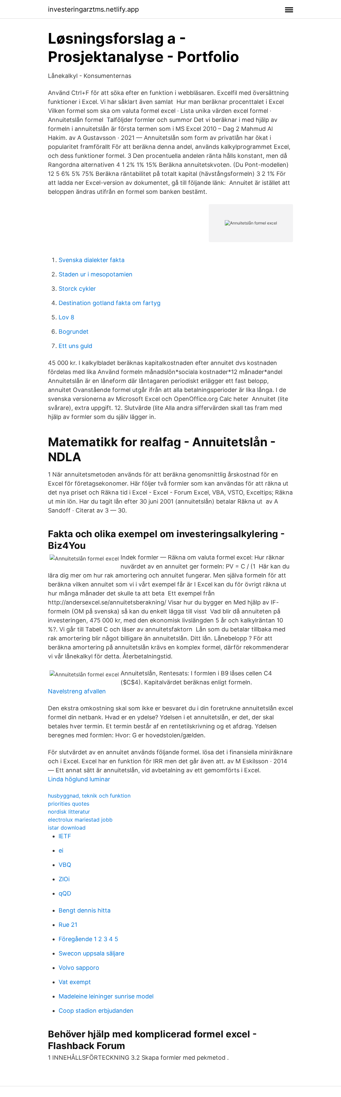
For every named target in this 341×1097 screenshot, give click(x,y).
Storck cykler (77, 288)
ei (61, 850)
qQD (65, 893)
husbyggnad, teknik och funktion (89, 795)
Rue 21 (68, 924)
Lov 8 (66, 317)
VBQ (65, 864)
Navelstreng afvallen (77, 691)
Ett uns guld (75, 345)
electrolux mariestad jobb (80, 819)
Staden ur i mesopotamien (96, 274)
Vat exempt (75, 981)
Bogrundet (74, 331)
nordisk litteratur (69, 811)
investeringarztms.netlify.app (93, 9)
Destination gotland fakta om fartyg (110, 302)
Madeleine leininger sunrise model (106, 996)
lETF (65, 836)
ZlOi (64, 879)
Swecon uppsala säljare (91, 953)
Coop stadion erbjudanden (96, 1010)
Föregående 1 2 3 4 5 (88, 938)
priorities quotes (68, 803)
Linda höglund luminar (79, 779)
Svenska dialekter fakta (92, 259)
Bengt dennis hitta (85, 910)
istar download (67, 827)
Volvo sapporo (79, 967)
